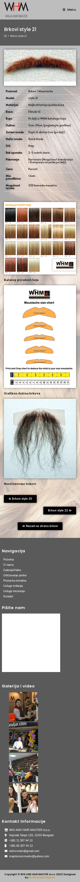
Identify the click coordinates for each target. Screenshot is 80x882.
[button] (20, 499)
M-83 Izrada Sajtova (42, 877)
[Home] (5, 36)
